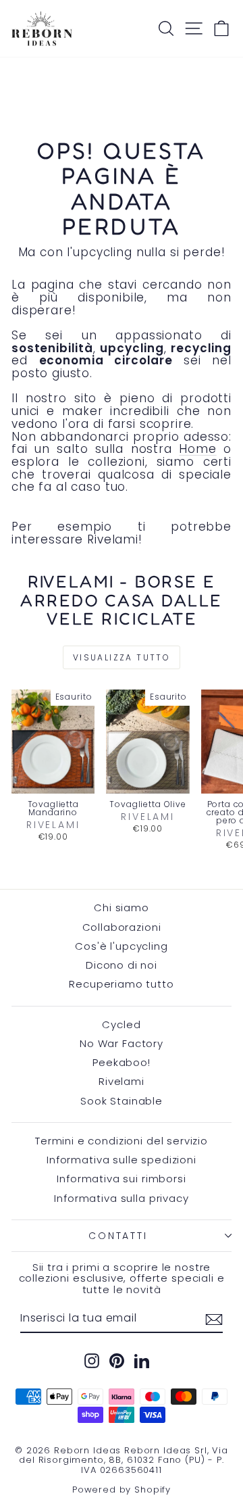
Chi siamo (121, 907)
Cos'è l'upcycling (121, 946)
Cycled (121, 1024)
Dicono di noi (121, 965)
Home (197, 449)
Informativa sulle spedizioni (121, 1160)
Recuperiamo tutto (121, 984)
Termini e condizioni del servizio (121, 1141)
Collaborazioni (121, 927)
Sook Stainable (121, 1101)
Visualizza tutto (121, 657)
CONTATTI (117, 1235)
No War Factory (121, 1043)
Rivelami (121, 1081)
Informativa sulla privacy (121, 1198)
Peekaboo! (121, 1062)
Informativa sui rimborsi (121, 1178)
